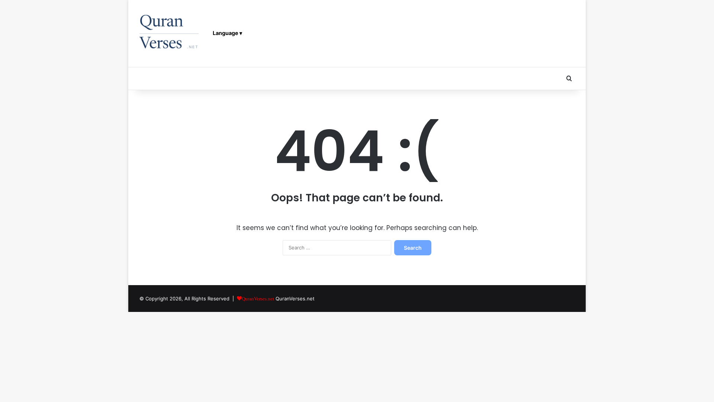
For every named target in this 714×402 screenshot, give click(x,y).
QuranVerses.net (295, 299)
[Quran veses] (169, 33)
